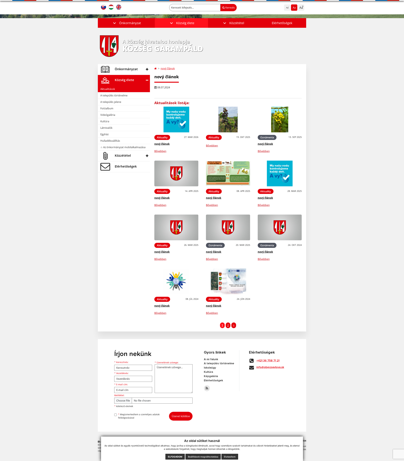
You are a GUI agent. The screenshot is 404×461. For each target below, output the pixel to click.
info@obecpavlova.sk (270, 367)
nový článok (168, 68)
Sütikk (303, 449)
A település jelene (110, 102)
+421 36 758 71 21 (267, 360)
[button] (126, 23)
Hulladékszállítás (110, 140)
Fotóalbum (106, 108)
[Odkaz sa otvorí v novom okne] (207, 388)
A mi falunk (211, 359)
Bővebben (160, 151)
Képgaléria (211, 376)
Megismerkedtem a (139, 416)
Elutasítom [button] (230, 456)
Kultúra (104, 121)
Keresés (230, 7)
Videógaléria (107, 115)
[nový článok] (176, 119)
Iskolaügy (210, 367)
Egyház (104, 134)
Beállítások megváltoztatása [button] (203, 456)
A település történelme (114, 95)
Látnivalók (106, 128)
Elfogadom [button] (175, 456)
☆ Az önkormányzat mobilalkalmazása (123, 147)
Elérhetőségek (282, 23)
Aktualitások (107, 89)
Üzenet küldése (181, 416)
